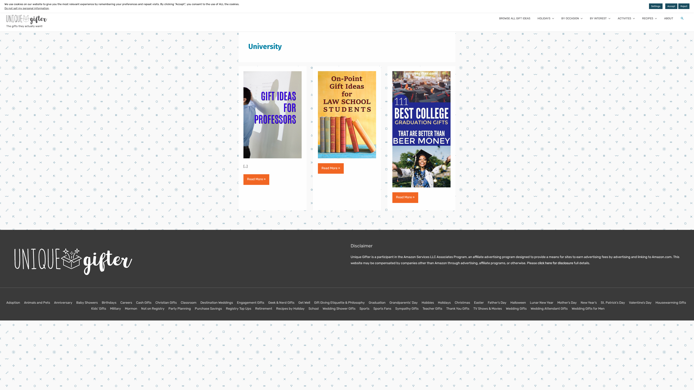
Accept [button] (671, 6)
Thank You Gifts (457, 309)
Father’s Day (497, 303)
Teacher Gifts (432, 309)
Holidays (444, 303)
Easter (479, 303)
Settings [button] (655, 6)
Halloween (518, 303)
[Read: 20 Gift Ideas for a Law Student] (347, 115)
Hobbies (428, 303)
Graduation (377, 303)
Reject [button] (683, 6)
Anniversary (63, 303)
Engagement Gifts (250, 303)
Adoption (13, 303)
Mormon (131, 309)
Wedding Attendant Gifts (549, 309)
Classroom (188, 303)
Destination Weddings (216, 303)
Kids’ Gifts (98, 309)
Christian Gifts (166, 303)
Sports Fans (382, 309)
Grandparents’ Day (403, 303)
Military (115, 309)
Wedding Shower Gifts (339, 309)
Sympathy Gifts (407, 309)
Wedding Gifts (516, 309)
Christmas (462, 303)
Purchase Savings (208, 309)
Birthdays (109, 303)
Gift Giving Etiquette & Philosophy (339, 303)
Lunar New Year (541, 303)
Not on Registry (152, 309)
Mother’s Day (567, 303)
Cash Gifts (143, 303)
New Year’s (589, 303)
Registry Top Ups (238, 309)
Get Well (304, 303)
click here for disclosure (555, 263)
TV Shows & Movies (487, 309)
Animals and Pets (37, 303)
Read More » (256, 181)
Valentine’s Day (640, 303)
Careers (126, 303)
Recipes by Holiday (290, 309)
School (314, 309)
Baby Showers (87, 303)
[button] (546, 18)
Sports (364, 309)
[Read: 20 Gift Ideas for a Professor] (272, 115)
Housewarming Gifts (671, 303)
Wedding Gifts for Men (588, 309)
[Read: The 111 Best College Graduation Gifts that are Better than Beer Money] (421, 129)
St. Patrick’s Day (613, 303)
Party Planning (179, 309)
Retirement (263, 309)
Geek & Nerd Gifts (281, 303)
